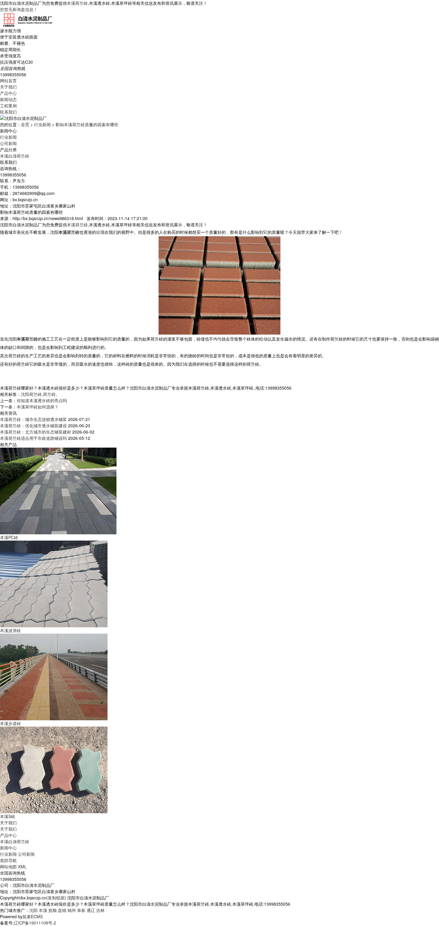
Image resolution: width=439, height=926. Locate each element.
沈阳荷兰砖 (31, 394)
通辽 (91, 910)
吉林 (100, 910)
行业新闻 (42, 124)
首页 (25, 124)
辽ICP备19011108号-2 (35, 923)
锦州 (71, 910)
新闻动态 (8, 99)
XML (22, 866)
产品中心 (8, 93)
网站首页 (8, 80)
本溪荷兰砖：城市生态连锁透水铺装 (33, 419)
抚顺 (52, 910)
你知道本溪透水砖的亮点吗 (42, 400)
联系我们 (8, 112)
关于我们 (8, 87)
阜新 (81, 910)
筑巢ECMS (32, 916)
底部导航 (8, 860)
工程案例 (8, 106)
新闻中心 (8, 848)
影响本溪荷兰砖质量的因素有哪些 (87, 124)
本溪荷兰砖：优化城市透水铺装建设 (33, 425)
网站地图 (8, 866)
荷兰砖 (49, 394)
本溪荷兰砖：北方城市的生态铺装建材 (35, 432)
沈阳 (33, 910)
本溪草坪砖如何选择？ (38, 407)
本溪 (43, 910)
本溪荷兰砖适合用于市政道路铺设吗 (33, 438)
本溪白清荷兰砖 (14, 156)
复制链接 (56, 898)
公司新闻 (8, 143)
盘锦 (62, 910)
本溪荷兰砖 (77, 3)
